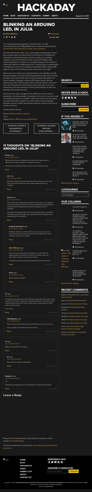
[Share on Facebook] (4, 37)
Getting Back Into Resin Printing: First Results (80, 174)
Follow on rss (72, 97)
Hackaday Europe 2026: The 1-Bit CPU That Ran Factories (80, 136)
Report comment (52, 170)
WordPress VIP (49, 486)
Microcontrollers (17, 114)
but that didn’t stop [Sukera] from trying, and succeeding (24, 49)
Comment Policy (17, 441)
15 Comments (79, 247)
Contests (36, 16)
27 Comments (79, 258)
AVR (17, 119)
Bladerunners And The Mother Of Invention (80, 163)
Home (6, 16)
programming (32, 119)
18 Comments (79, 131)
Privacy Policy (69, 482)
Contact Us (25, 477)
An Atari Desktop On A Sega (77, 304)
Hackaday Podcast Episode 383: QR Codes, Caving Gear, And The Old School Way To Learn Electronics (80, 219)
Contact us (75, 97)
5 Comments (78, 227)
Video (23, 469)
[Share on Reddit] (12, 37)
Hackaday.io (23, 16)
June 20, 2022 (54, 37)
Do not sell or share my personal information (50, 484)
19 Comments (79, 280)
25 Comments (79, 179)
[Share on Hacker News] (9, 37)
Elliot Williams (12, 34)
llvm (24, 119)
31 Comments (79, 168)
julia (21, 119)
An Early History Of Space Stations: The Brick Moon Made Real (80, 124)
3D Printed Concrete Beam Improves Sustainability (16, 128)
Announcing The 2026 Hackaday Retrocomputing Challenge (79, 273)
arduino (12, 119)
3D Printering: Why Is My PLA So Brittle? (80, 252)
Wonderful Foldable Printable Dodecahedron (46, 128)
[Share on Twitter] (7, 37)
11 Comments (54, 34)
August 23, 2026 (82, 16)
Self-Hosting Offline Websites (77, 301)
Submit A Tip (26, 471)
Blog (13, 16)
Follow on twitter (65, 97)
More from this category (70, 183)
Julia (26, 53)
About (55, 16)
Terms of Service (78, 482)
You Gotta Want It (80, 207)
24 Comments (79, 142)
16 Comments (79, 211)
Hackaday (46, 7)
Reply (7, 170)
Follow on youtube (69, 97)
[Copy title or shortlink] (14, 37)
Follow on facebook (62, 97)
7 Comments (78, 157)
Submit (46, 16)
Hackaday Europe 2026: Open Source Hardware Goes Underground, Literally (80, 149)
